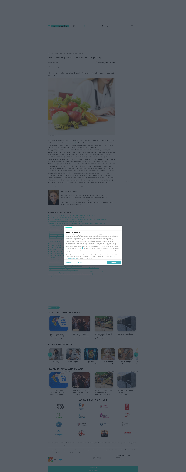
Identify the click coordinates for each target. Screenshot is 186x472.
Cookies (75, 258)
